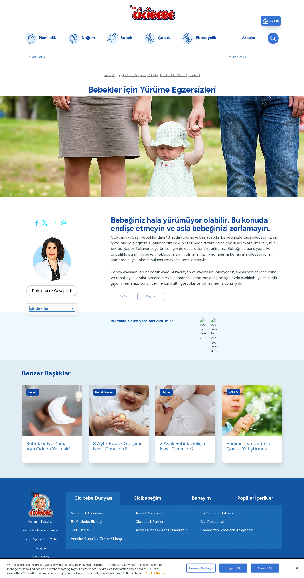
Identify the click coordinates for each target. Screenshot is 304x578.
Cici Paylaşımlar (212, 521)
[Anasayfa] (152, 12)
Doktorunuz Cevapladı (52, 290)
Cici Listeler (80, 530)
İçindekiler (51, 308)
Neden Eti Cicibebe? (87, 513)
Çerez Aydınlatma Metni (41, 539)
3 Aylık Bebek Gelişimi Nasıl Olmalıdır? (184, 446)
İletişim (41, 548)
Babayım (201, 498)
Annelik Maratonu (149, 513)
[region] (152, 568)
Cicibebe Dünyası (93, 498)
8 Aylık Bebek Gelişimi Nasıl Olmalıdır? (117, 446)
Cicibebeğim (147, 498)
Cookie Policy (155, 573)
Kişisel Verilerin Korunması (41, 530)
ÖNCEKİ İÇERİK (55, 59)
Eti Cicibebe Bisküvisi (217, 513)
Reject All (233, 568)
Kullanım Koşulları (40, 521)
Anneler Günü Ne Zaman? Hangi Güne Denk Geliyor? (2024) (99, 539)
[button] (271, 21)
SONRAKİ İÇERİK (252, 59)
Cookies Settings (201, 568)
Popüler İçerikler (255, 498)
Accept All (265, 568)
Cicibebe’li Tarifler (149, 521)
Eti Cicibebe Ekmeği (86, 521)
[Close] (297, 568)
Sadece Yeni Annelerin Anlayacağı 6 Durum (228, 530)
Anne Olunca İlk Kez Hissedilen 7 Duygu (163, 530)
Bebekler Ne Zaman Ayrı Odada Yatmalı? (48, 446)
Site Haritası (40, 557)
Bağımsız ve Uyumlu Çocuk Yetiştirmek (248, 446)
